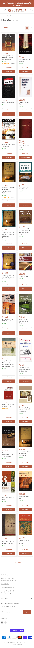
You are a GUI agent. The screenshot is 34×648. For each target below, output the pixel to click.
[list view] (31, 28)
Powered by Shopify (17, 645)
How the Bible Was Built (8, 498)
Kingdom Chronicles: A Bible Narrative (8, 542)
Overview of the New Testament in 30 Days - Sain (24, 369)
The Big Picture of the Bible (24, 60)
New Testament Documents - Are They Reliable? (7, 454)
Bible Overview (23, 276)
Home (3, 16)
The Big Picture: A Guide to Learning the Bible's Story (7, 57)
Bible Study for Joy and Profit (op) (8, 405)
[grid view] (27, 28)
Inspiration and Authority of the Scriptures (23, 321)
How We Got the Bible (24, 103)
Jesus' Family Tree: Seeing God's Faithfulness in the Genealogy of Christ (8, 363)
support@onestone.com (8, 587)
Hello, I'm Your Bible (8, 103)
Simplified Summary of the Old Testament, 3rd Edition (8, 190)
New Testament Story (24, 497)
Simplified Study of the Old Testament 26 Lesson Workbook (8, 235)
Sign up (27, 612)
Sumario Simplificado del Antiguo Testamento (25, 453)
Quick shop (9, 67)
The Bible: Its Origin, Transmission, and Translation (25, 409)
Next (19, 563)
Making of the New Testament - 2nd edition (25, 542)
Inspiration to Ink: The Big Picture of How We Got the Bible (24, 231)
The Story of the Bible (24, 146)
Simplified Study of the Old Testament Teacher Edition (8, 277)
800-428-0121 (5, 584)
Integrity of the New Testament (8, 145)
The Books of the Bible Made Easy (24, 188)
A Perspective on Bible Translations (7, 320)
